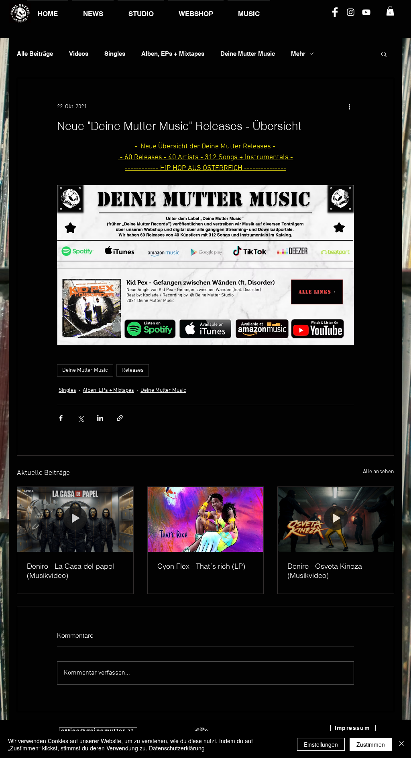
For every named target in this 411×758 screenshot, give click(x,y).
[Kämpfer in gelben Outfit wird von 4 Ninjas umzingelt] (336, 519)
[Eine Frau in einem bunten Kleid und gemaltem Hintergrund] (206, 519)
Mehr (298, 53)
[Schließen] (401, 744)
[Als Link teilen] (120, 418)
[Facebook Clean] (335, 12)
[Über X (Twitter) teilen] (80, 418)
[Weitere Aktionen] (349, 107)
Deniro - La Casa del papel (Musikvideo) (70, 570)
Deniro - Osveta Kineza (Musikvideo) (324, 570)
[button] (390, 11)
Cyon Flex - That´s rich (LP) (201, 566)
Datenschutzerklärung (177, 748)
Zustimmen (370, 744)
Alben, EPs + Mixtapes (172, 53)
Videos (78, 53)
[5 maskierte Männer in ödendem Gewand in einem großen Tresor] (75, 519)
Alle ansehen (378, 471)
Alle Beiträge (35, 53)
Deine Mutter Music (247, 53)
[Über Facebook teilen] (61, 418)
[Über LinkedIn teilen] (100, 418)
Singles (114, 53)
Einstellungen (321, 744)
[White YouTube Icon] (366, 12)
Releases (133, 370)
